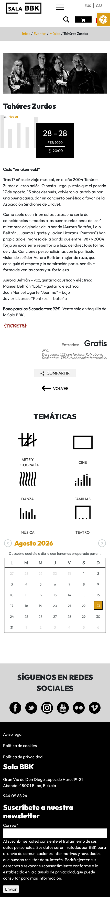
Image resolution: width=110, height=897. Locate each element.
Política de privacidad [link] (22, 756)
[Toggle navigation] (60, 7)
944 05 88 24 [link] (15, 795)
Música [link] (54, 33)
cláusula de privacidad (55, 871)
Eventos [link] (40, 33)
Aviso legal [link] (13, 734)
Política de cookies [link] (20, 745)
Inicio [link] (26, 33)
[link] (103, 19)
